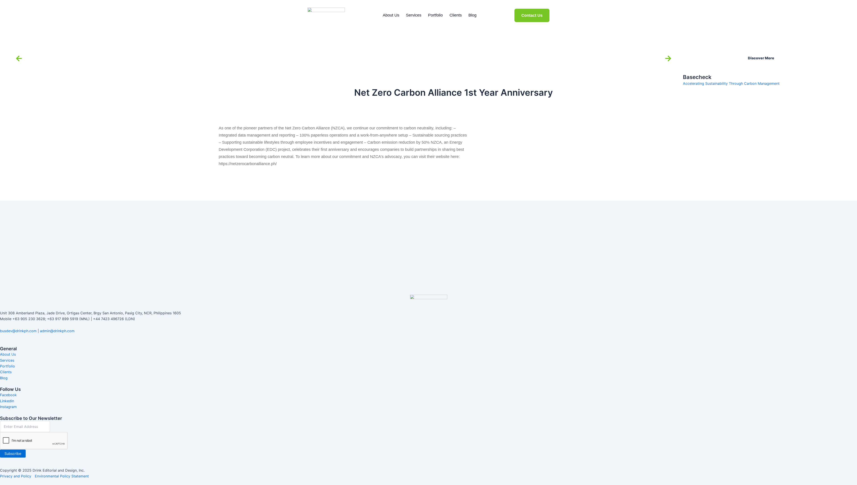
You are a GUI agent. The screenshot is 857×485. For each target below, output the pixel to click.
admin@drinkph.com (57, 331)
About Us (391, 15)
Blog (472, 15)
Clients (455, 15)
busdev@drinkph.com (18, 331)
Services (413, 15)
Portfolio (435, 15)
